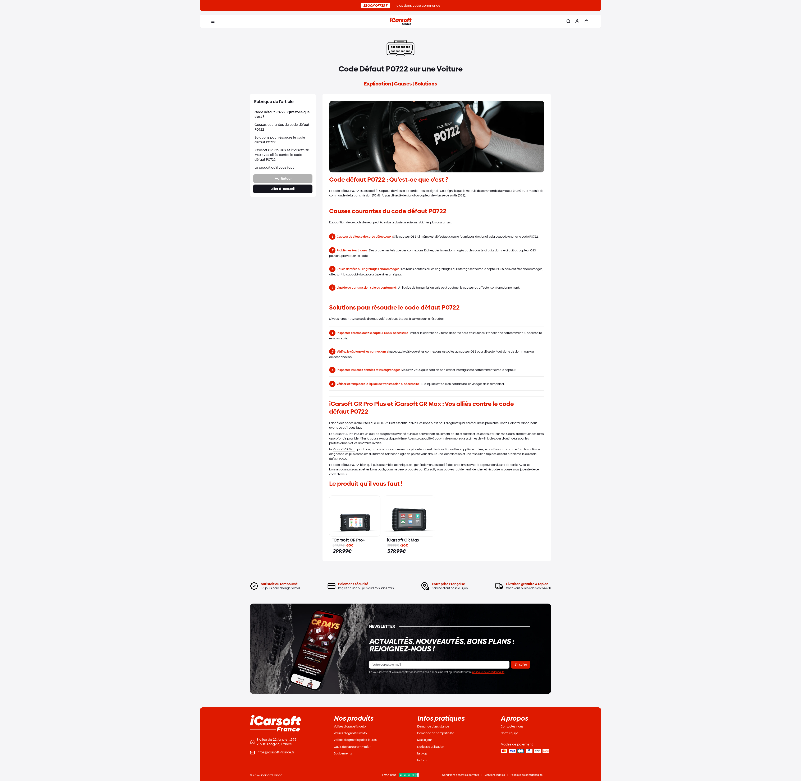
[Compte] (577, 21)
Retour (286, 178)
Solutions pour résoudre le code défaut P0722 (280, 139)
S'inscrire (520, 665)
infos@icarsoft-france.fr (275, 752)
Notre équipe (509, 733)
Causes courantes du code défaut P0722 (282, 127)
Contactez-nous (512, 726)
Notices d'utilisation (430, 747)
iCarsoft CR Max (344, 449)
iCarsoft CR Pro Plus (346, 434)
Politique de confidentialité (527, 775)
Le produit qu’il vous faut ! (275, 167)
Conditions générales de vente (460, 775)
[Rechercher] (568, 21)
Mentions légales (495, 775)
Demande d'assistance (433, 726)
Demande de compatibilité (435, 733)
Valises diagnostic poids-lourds (355, 740)
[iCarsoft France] (400, 21)
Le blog (422, 753)
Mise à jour (424, 740)
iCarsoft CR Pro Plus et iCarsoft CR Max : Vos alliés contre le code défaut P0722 (282, 155)
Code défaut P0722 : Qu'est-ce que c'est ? (282, 114)
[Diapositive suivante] (375, 516)
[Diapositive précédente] (334, 516)
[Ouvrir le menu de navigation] (213, 21)
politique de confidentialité (488, 672)
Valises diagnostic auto (350, 726)
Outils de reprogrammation (352, 747)
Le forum (423, 760)
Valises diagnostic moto (350, 733)
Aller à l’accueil (283, 188)
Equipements (343, 753)
